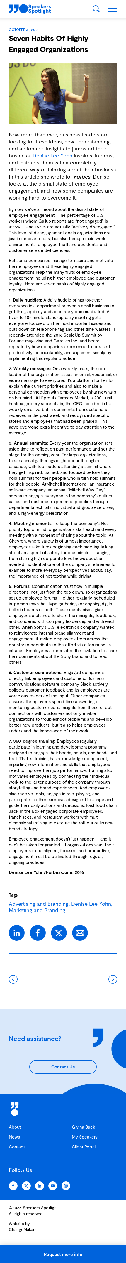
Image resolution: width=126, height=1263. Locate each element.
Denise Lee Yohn (52, 155)
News (14, 1136)
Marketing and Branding (37, 910)
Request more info (63, 1254)
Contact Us (63, 1066)
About (15, 1126)
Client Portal (84, 1146)
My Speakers (85, 1136)
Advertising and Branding (39, 903)
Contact (17, 1146)
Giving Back (83, 1126)
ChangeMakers (23, 1229)
